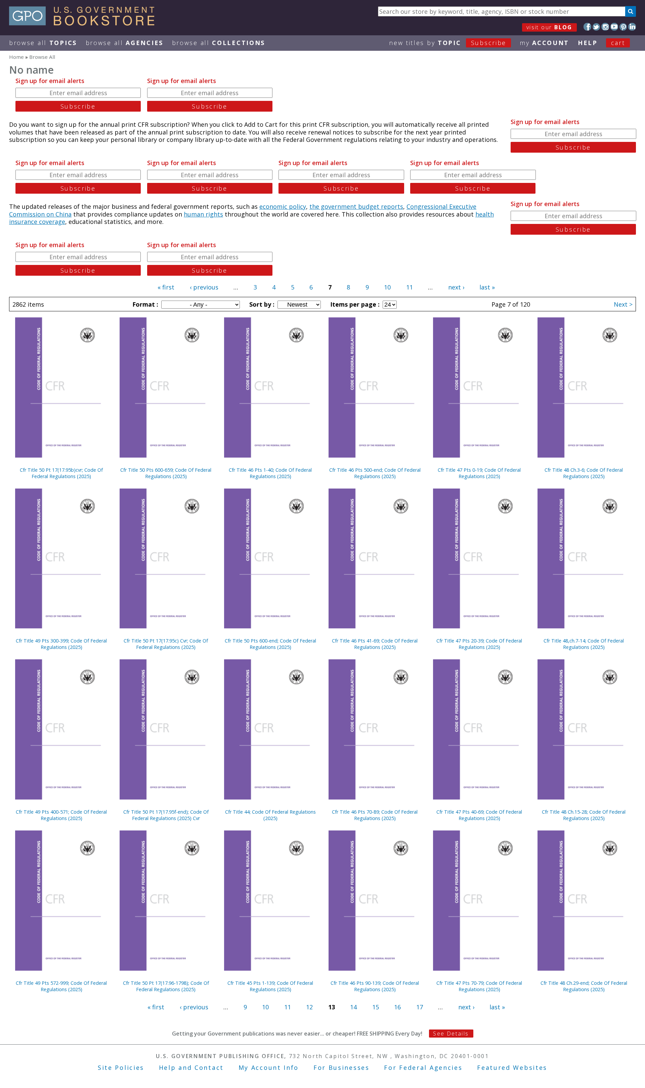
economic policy (282, 206)
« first (166, 287)
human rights (203, 214)
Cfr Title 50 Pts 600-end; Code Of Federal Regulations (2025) (270, 643)
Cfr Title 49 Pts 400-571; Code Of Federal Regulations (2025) (61, 815)
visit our (549, 27)
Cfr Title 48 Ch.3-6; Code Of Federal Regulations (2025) (584, 473)
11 (409, 287)
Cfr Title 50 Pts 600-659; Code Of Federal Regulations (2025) (165, 473)
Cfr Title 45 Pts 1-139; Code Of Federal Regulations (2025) (270, 986)
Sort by (261, 304)
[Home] (85, 23)
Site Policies (121, 1067)
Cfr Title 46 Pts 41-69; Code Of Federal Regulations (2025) (375, 643)
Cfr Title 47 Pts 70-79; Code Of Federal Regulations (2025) (479, 986)
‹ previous (204, 287)
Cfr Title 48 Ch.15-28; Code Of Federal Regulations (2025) (584, 815)
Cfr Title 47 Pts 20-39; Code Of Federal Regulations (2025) (479, 643)
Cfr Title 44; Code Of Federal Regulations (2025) (270, 815)
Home (16, 56)
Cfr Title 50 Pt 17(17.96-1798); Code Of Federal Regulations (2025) (166, 986)
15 (375, 1007)
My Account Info (269, 1067)
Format (144, 304)
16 (397, 1007)
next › (456, 287)
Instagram (605, 27)
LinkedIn (632, 27)
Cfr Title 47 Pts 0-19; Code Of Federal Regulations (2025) (479, 473)
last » (487, 287)
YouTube (614, 27)
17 (419, 1007)
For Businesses (341, 1067)
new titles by (447, 43)
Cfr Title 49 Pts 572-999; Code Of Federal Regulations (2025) (61, 986)
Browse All (43, 43)
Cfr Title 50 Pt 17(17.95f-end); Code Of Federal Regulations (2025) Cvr (166, 815)
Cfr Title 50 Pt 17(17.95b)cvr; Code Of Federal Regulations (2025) (61, 473)
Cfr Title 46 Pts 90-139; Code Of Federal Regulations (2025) (375, 986)
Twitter (596, 27)
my (544, 43)
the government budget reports (356, 206)
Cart (618, 43)
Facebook (587, 27)
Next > (623, 304)
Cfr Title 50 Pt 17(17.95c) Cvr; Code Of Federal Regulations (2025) (166, 643)
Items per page (354, 304)
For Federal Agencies (423, 1067)
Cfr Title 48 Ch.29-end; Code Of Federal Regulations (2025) (584, 986)
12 (309, 1007)
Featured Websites (512, 1067)
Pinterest (623, 27)
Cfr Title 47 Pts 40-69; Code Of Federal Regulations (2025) (479, 815)
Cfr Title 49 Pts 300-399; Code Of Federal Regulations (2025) (61, 643)
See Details (451, 1033)
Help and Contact (191, 1067)
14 (353, 1007)
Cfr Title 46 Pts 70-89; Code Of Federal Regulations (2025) (375, 815)
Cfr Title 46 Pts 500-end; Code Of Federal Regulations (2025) (375, 473)
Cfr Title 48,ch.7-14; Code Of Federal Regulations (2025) (584, 643)
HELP (588, 43)
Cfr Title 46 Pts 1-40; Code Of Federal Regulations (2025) (270, 473)
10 (387, 287)
